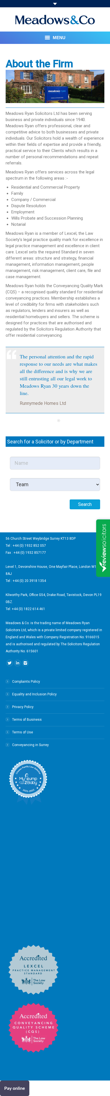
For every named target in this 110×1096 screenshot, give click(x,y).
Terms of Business (27, 720)
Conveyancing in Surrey (30, 745)
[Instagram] (25, 663)
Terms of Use (22, 732)
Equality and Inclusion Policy (34, 694)
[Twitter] (9, 663)
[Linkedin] (17, 663)
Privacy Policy (23, 707)
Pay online (14, 1088)
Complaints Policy (26, 682)
